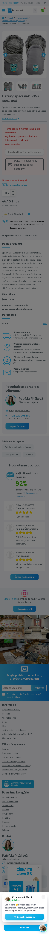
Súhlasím (24, 928)
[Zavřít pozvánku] (43, 897)
